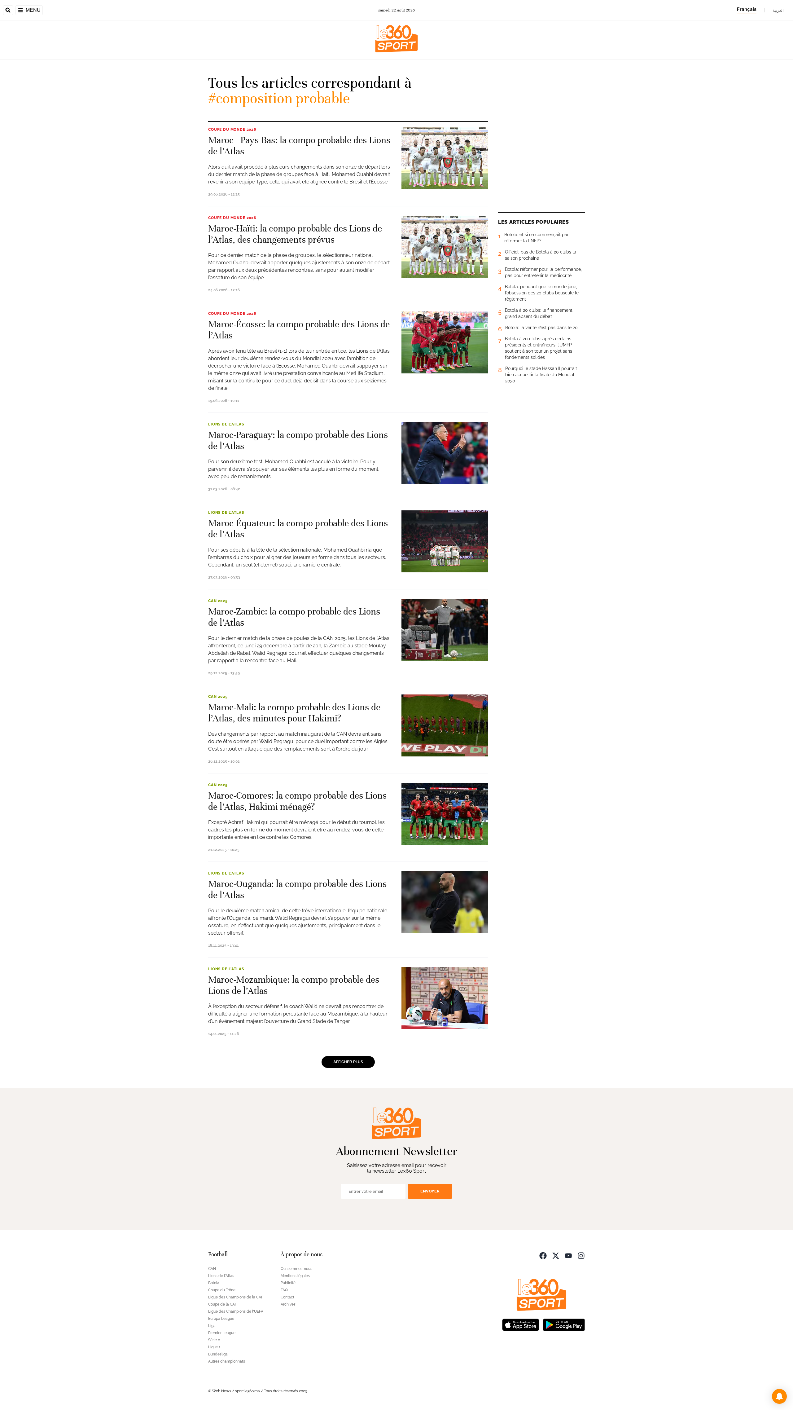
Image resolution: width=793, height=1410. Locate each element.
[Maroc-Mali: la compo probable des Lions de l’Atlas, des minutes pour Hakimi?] (444, 725)
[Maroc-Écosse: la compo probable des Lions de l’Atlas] (444, 342)
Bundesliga (218, 1354)
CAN (212, 1269)
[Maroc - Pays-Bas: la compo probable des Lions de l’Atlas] (444, 158)
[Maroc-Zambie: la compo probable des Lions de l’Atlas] (444, 630)
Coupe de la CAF (222, 1304)
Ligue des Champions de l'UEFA (235, 1311)
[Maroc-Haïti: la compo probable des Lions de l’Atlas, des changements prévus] (444, 247)
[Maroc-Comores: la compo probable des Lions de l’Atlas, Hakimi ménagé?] (444, 814)
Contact (287, 1297)
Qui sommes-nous (296, 1269)
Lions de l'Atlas (226, 424)
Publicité (288, 1283)
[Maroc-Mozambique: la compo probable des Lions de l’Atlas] (444, 998)
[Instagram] (581, 1255)
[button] (779, 1396)
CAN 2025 (218, 601)
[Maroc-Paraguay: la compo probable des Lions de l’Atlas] (444, 453)
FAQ (284, 1290)
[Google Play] (564, 1324)
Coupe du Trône (221, 1290)
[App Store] (520, 1324)
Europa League (221, 1318)
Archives (288, 1304)
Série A (214, 1340)
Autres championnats (226, 1361)
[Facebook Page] (543, 1255)
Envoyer (430, 1191)
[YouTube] (568, 1255)
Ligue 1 (214, 1347)
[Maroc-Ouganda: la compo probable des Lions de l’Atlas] (444, 902)
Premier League (221, 1333)
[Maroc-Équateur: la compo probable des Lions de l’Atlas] (444, 541)
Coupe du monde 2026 (232, 129)
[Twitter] (555, 1255)
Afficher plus (348, 1062)
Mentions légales (295, 1276)
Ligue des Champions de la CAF (235, 1297)
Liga (212, 1326)
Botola (213, 1283)
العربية (778, 10)
